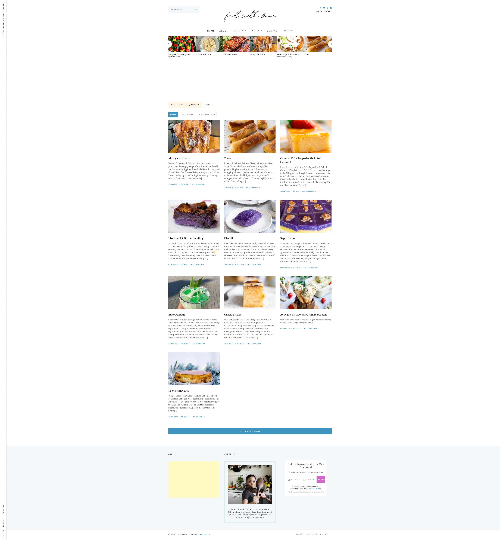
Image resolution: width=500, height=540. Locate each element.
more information (314, 489)
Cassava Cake (232, 315)
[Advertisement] (250, 81)
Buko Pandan (176, 315)
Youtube (3, 522)
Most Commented (207, 114)
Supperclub (312, 534)
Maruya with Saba (257, 54)
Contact (273, 31)
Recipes (238, 31)
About (223, 31)
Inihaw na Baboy (230, 54)
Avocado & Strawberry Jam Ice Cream (303, 315)
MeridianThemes (202, 534)
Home (211, 31)
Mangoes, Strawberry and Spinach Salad (179, 55)
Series (255, 31)
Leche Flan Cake (178, 391)
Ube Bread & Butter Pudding (185, 239)
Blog (287, 31)
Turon (307, 54)
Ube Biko (229, 239)
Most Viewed (187, 114)
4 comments (199, 417)
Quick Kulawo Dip (203, 54)
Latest (173, 114)
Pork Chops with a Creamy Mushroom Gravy (288, 55)
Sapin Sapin (287, 239)
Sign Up (328, 11)
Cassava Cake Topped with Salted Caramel (300, 160)
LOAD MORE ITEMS (251, 431)
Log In (319, 11)
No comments (198, 184)
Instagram (3, 510)
